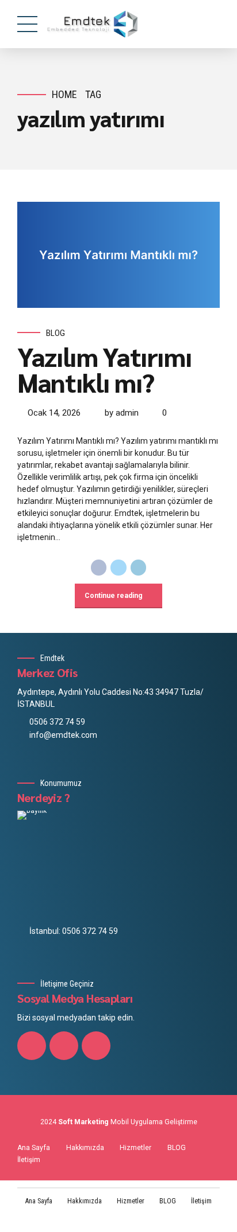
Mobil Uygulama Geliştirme (153, 1122)
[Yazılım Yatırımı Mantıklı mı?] (118, 255)
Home (64, 94)
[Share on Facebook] (99, 568)
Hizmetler (135, 1148)
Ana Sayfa (33, 1148)
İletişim (28, 1160)
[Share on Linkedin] (139, 568)
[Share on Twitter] (118, 568)
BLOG (176, 1148)
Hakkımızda (85, 1148)
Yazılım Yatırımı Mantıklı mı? (104, 368)
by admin (122, 413)
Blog (55, 333)
